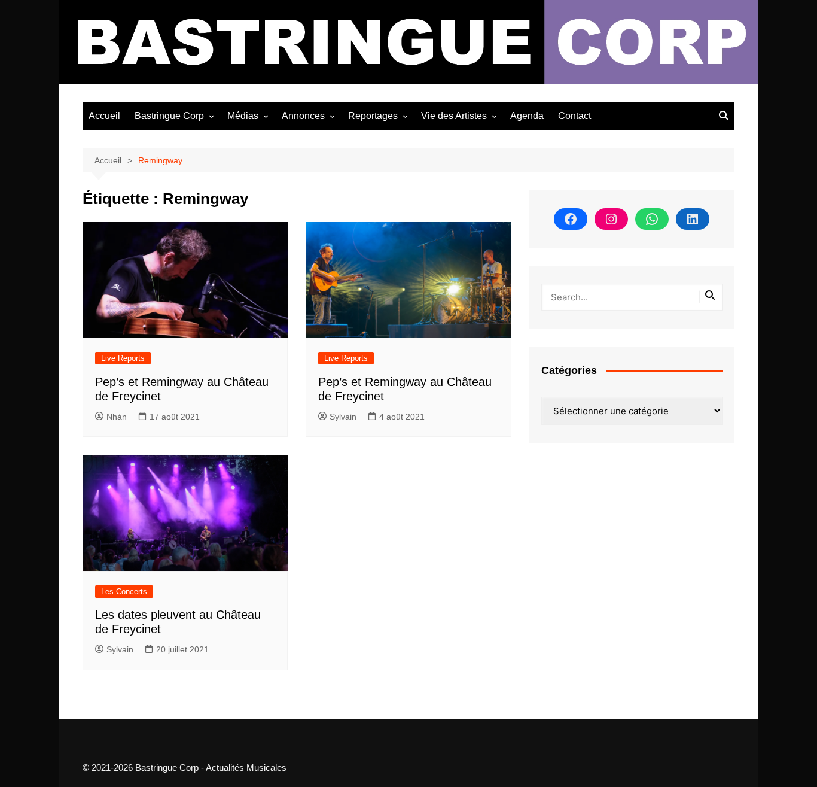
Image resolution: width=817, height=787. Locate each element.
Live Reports (123, 358)
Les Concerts (124, 591)
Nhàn (116, 416)
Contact (574, 116)
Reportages (373, 116)
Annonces (303, 116)
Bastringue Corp (169, 116)
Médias (242, 116)
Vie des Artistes (454, 116)
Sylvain (343, 416)
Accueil (104, 116)
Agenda (527, 116)
